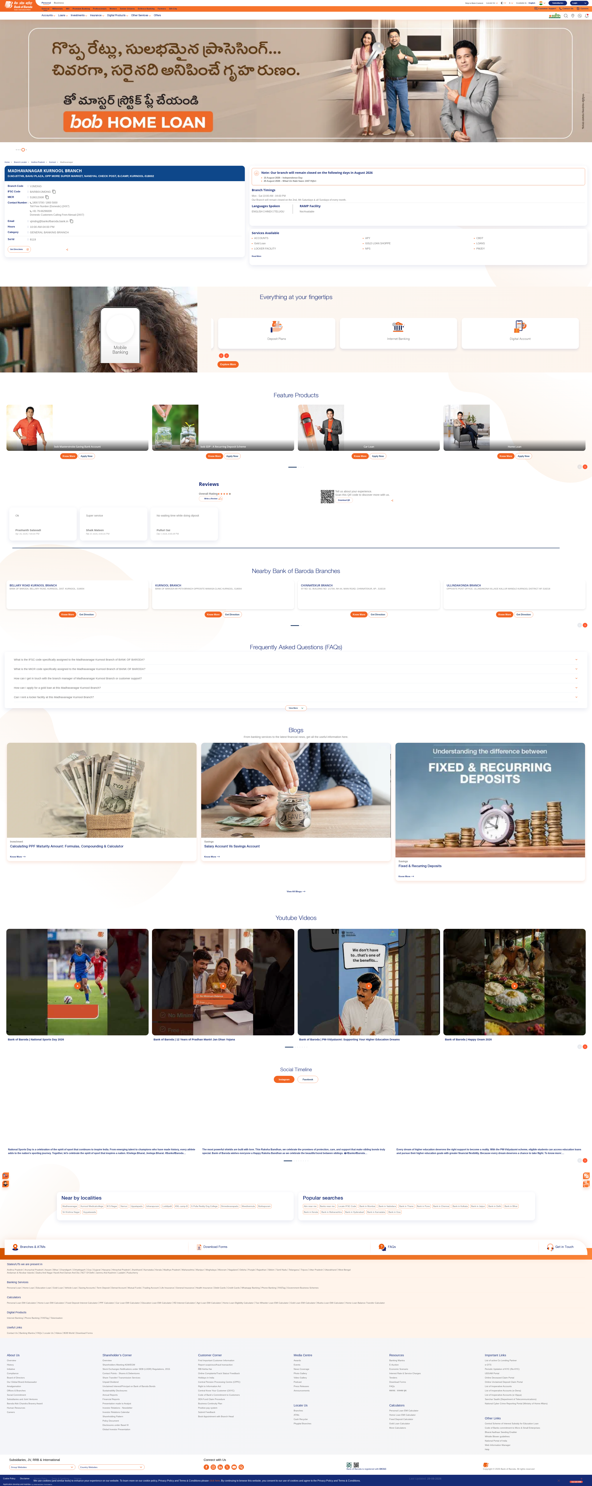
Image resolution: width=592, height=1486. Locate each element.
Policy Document (111, 1421)
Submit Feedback (206, 1412)
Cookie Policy (9, 1478)
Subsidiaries (557, 3)
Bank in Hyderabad (354, 1212)
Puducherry (132, 1273)
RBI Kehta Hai (205, 1369)
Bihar (55, 1270)
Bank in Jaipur (478, 1206)
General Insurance (185, 1288)
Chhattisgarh (79, 1270)
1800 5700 (38, 202)
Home (7, 162)
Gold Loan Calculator (399, 1423)
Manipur (200, 1270)
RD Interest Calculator (184, 1303)
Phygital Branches (302, 1423)
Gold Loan (58, 1288)
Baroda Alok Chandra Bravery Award (25, 1403)
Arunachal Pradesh (34, 1270)
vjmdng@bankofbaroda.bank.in (49, 221)
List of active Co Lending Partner (501, 1360)
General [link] (45, 9)
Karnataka (149, 1270)
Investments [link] (78, 15)
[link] (555, 15)
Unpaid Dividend (111, 1382)
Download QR (344, 500)
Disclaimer (24, 1478)
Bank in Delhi (494, 1206)
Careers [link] (585, 9)
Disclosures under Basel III (116, 1425)
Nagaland (233, 1270)
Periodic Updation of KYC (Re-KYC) (502, 1369)
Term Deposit (103, 1288)
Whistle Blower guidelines (497, 1436)
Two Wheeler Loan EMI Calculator (272, 1303)
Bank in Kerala (311, 1212)
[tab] (296, 1264)
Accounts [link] (47, 15)
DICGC (382, 1469)
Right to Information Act (209, 1386)
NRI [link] (68, 9)
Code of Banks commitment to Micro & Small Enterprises (512, 1428)
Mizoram (222, 1270)
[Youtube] (234, 1467)
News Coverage (301, 1369)
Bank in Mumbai (367, 1206)
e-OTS (488, 1364)
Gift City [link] (173, 9)
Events (297, 1364)
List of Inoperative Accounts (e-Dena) (503, 1390)
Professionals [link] (100, 9)
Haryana (106, 1270)
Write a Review (210, 499)
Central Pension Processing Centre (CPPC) (219, 1382)
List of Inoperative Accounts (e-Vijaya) (503, 1395)
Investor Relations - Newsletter (117, 1408)
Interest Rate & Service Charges (405, 1373)
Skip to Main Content (474, 3)
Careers (11, 1412)
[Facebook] (206, 1467)
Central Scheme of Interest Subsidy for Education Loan (512, 1423)
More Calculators (397, 1428)
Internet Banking (15, 1318)
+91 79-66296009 (42, 211)
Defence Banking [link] (146, 9)
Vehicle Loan (71, 1288)
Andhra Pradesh (38, 162)
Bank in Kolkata (460, 1206)
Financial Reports (111, 1399)
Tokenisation (56, 1318)
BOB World (69, 1333)
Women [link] (113, 9)
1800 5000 (52, 202)
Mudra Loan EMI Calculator (330, 1303)
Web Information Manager (497, 1445)
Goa (89, 1270)
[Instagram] (213, 1467)
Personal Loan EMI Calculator (21, 1303)
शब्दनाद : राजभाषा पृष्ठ (397, 1390)
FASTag (282, 1288)
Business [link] (59, 3)
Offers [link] (157, 15)
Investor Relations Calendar (116, 1412)
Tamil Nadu (281, 1270)
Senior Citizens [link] (127, 9)
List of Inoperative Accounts (498, 1386)
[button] (566, 16)
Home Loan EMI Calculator (51, 1303)
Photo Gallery (300, 1373)
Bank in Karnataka (376, 1212)
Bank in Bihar (511, 1206)
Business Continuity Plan (210, 1403)
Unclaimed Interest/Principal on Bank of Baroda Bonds (129, 1386)
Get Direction (86, 614)
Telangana (294, 1270)
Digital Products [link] (116, 15)
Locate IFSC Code (347, 1206)
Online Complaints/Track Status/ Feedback (219, 1373)
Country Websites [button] (88, 1467)
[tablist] (296, 1297)
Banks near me (327, 1206)
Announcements (302, 1390)
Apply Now (86, 456)
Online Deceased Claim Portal (499, 1377)
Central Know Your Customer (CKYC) (216, 1390)
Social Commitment (16, 1395)
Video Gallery (300, 1377)
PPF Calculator (106, 1303)
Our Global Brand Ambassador (22, 1382)
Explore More (228, 364)
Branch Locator (20, 162)
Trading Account (151, 1288)
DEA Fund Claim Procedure (211, 1399)
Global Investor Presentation (116, 1429)
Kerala (158, 1270)
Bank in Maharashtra (331, 1212)
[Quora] (241, 1467)
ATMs (296, 1415)
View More (293, 708)
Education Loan (43, 1288)
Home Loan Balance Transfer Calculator (365, 1303)
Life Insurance (167, 1288)
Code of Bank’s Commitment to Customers (219, 1395)
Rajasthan (261, 1270)
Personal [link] (46, 3)
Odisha (242, 1270)
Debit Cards (220, 1288)
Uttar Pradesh (316, 1270)
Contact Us (12, 1333)
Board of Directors (16, 1377)
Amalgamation (14, 1386)
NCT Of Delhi (87, 1273)
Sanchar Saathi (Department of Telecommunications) (510, 1399)
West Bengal (344, 1270)
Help (487, 1449)
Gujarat (96, 1270)
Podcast (298, 1382)
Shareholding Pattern (113, 1416)
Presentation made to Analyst (117, 1403)
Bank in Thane (406, 1206)
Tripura (304, 1270)
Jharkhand (137, 1270)
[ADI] (5, 1184)
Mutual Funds (134, 1288)
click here (214, 1480)
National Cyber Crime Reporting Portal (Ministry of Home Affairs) (516, 1403)
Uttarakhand (331, 1270)
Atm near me (310, 1206)
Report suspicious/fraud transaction (215, 1364)
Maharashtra (188, 1270)
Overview (11, 1360)
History (10, 1364)
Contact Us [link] (568, 9)
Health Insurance (204, 1288)
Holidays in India (206, 1377)
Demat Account (118, 1288)
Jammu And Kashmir (106, 1273)
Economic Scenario (398, 1369)
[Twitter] (227, 1467)
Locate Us (48, 1333)
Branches (298, 1410)
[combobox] (586, 1176)
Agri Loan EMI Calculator (209, 1303)
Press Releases (301, 1386)
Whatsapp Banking (250, 1288)
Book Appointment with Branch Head (216, 1416)
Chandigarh (65, 1270)
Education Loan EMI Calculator (157, 1303)
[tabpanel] (296, 85)
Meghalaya (211, 1270)
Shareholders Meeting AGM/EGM (119, 1364)
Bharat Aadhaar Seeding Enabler (501, 1432)
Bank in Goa (394, 1212)
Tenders (393, 1377)
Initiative (11, 1369)
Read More (256, 256)
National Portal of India (496, 1441)
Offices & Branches (16, 1390)
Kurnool (52, 162)
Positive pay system (207, 1408)
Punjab (251, 1270)
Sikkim (271, 1270)
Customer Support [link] (547, 9)
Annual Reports (110, 1395)
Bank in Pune (423, 1206)
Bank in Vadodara (387, 1206)
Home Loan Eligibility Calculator (238, 1303)
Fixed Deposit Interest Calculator (82, 1303)
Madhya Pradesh (171, 1270)
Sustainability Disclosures (115, 1390)
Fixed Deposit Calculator (401, 1419)
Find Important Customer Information (216, 1360)
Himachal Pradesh (121, 1270)
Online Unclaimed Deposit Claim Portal (504, 1382)
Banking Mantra (27, 1333)
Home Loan (28, 1288)
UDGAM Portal (492, 1373)
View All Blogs (294, 891)
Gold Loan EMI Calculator (302, 1303)
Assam (48, 1270)
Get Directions (16, 249)
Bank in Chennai (441, 1206)
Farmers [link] (162, 9)
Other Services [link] (139, 15)
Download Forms (84, 1333)
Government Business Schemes (303, 1288)
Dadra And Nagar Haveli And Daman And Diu (58, 1273)
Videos (58, 1333)
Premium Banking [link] (81, 9)
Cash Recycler (301, 1419)
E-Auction (394, 1364)
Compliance (12, 1373)
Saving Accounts (87, 1288)
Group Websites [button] (19, 1467)
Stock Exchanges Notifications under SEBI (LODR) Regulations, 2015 (136, 1369)
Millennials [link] (57, 9)
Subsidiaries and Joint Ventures (22, 1399)
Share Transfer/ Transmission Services (121, 1377)
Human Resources (16, 1408)
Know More (69, 456)
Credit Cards (233, 1288)
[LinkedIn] (220, 1467)
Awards (297, 1360)
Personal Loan (14, 1288)
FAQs (39, 1333)
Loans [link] (61, 15)
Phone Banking (268, 1288)
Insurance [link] (96, 15)
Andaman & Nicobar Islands (20, 1273)
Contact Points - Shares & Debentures (121, 1373)
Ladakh (121, 1273)
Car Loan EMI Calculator (128, 1303)
